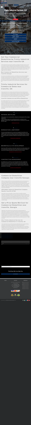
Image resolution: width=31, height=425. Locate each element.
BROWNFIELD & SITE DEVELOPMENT (15, 151)
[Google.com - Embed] (5, 286)
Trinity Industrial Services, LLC (15, 10)
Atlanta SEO (15, 300)
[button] (15, 266)
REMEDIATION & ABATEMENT (16, 138)
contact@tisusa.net (17, 285)
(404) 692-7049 (16, 284)
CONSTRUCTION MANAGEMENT (15, 167)
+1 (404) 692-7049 (25, 4)
